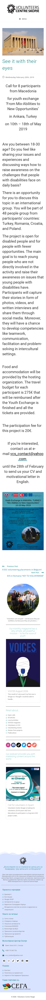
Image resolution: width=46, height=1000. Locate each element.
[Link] (34, 745)
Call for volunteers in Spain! (21, 805)
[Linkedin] (22, 960)
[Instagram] (8, 745)
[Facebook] (13, 745)
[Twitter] (24, 745)
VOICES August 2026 (18, 691)
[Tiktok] (18, 745)
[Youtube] (29, 745)
